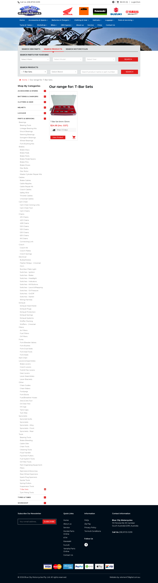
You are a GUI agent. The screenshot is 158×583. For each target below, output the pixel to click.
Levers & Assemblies (27, 361)
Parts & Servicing (125, 20)
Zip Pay (87, 524)
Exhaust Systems (27, 318)
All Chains (24, 238)
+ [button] (44, 91)
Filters (21, 327)
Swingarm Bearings (28, 138)
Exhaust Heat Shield (28, 306)
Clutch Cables (25, 189)
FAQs (100, 25)
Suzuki (66, 545)
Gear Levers (25, 373)
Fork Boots (24, 395)
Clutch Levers (25, 367)
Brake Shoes (25, 165)
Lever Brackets (26, 379)
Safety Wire (24, 193)
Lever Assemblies (27, 376)
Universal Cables (26, 199)
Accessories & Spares (38, 20)
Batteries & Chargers (60, 20)
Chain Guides (25, 385)
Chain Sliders (25, 388)
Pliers (22, 468)
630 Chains (24, 235)
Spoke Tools (25, 480)
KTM (65, 538)
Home (22, 20)
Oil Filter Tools (25, 462)
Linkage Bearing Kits (28, 128)
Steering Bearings (27, 135)
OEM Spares (66, 25)
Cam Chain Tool (26, 208)
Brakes (21, 147)
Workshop (41, 25)
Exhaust (22, 303)
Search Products (53, 49)
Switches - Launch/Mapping (31, 287)
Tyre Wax (23, 413)
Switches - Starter (27, 297)
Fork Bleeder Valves (28, 342)
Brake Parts (24, 156)
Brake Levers (25, 364)
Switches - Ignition (27, 272)
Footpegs (24, 391)
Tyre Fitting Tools (27, 492)
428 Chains (24, 223)
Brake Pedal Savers (28, 159)
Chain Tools (24, 447)
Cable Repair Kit (26, 186)
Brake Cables (25, 180)
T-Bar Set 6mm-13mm (60, 122)
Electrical (22, 257)
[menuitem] (123, 2)
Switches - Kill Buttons (29, 284)
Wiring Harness (26, 300)
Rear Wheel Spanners (29, 474)
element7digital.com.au (130, 577)
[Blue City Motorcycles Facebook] (113, 2)
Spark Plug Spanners (28, 477)
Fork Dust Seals (26, 349)
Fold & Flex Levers (27, 370)
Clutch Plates (25, 251)
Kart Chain (23, 358)
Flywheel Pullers (26, 456)
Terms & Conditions (92, 531)
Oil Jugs (23, 407)
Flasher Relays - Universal (30, 263)
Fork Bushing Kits (27, 144)
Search (128, 59)
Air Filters (23, 330)
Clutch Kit (24, 248)
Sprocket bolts (26, 419)
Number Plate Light (28, 269)
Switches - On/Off (27, 294)
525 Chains (24, 229)
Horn (22, 266)
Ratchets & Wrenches (29, 471)
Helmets (96, 20)
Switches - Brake (26, 275)
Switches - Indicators (28, 281)
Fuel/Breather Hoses (28, 398)
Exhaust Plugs (25, 309)
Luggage (109, 20)
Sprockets (23, 416)
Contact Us (110, 25)
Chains (21, 214)
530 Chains (24, 232)
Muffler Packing (26, 321)
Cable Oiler (24, 443)
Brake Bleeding (26, 440)
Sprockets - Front (27, 428)
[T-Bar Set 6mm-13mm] (63, 105)
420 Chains (24, 220)
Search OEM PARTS (31, 49)
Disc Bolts (24, 168)
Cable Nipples (25, 183)
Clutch (21, 245)
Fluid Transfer (25, 453)
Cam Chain (23, 202)
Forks (21, 339)
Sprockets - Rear (27, 431)
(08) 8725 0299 (33, 2)
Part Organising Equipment (31, 465)
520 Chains (24, 226)
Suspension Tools (27, 486)
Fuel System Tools (27, 459)
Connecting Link (26, 242)
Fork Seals (24, 355)
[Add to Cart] (71, 137)
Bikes (53, 25)
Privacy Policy (90, 528)
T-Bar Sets (24, 489)
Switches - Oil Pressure (29, 291)
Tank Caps (24, 410)
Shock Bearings (26, 131)
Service (90, 25)
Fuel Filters (24, 333)
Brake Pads (24, 153)
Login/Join (135, 2)
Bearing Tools (25, 125)
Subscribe (49, 522)
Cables (21, 177)
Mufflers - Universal (28, 324)
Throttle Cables (26, 196)
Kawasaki (67, 541)
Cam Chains (25, 211)
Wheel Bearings (26, 141)
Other (21, 382)
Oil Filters (23, 336)
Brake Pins (24, 162)
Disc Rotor (24, 171)
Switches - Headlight (28, 278)
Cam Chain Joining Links (30, 205)
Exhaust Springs (26, 315)
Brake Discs (24, 150)
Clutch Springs (26, 254)
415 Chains (24, 217)
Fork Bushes (25, 346)
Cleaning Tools (26, 450)
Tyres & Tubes (26, 25)
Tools (21, 434)
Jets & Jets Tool (26, 401)
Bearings (22, 122)
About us (80, 25)
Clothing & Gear (81, 20)
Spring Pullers (25, 483)
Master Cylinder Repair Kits (31, 174)
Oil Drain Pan (25, 404)
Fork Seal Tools (26, 352)
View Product (58, 137)
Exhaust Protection (27, 312)
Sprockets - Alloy (27, 425)
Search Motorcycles (77, 49)
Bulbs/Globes (25, 260)
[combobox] (35, 59)
